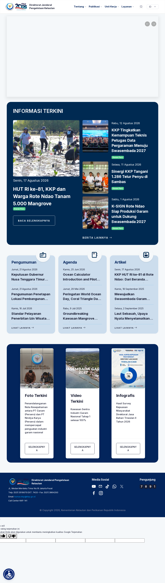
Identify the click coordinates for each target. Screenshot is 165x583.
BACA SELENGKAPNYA (34, 220)
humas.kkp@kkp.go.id (24, 496)
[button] (9, 574)
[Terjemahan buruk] (12, 536)
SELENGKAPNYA (36, 449)
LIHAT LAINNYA (21, 328)
